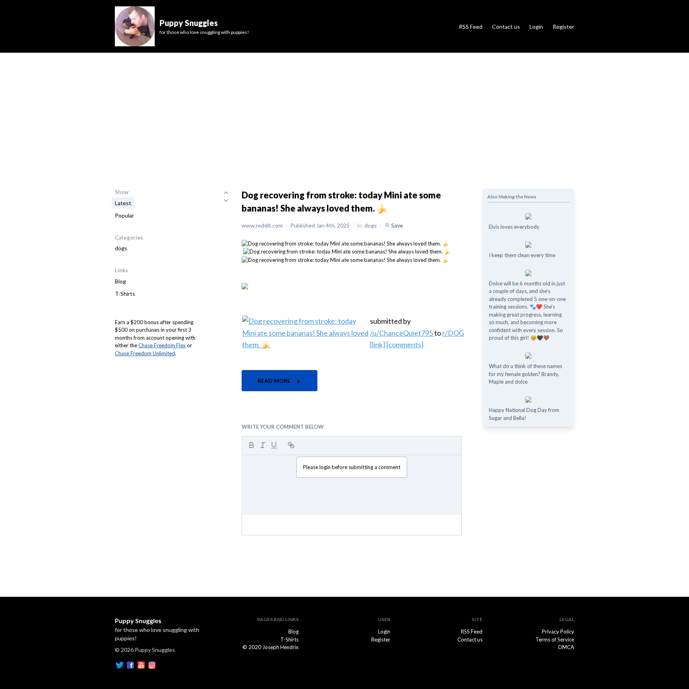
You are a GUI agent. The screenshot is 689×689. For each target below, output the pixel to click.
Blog (120, 281)
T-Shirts (125, 293)
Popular (124, 215)
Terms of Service (554, 639)
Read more (275, 380)
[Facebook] (130, 664)
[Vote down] (226, 200)
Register (563, 26)
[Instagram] (152, 664)
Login (536, 26)
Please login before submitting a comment (351, 467)
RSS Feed (470, 26)
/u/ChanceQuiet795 (402, 333)
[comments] (404, 344)
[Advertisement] (344, 112)
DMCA (566, 647)
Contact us (506, 26)
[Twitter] (119, 664)
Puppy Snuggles (138, 620)
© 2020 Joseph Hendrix (270, 647)
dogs (121, 248)
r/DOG (453, 333)
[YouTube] (141, 664)
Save (396, 225)
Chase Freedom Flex (162, 345)
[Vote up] (226, 192)
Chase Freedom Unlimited (145, 353)
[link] (377, 344)
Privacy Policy (558, 631)
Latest (123, 203)
